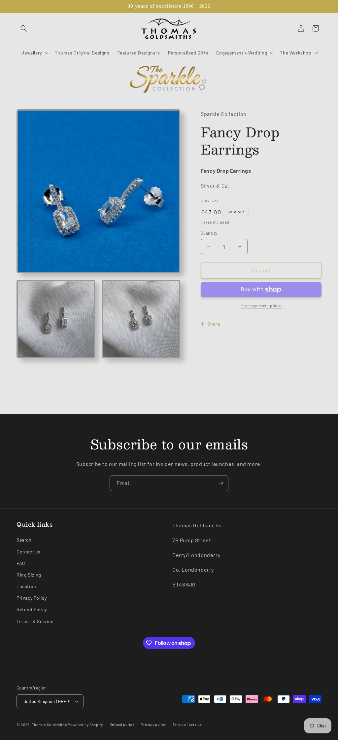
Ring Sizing (29, 575)
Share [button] (213, 324)
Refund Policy (32, 609)
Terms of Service (35, 621)
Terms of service (187, 724)
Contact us (29, 551)
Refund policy (122, 724)
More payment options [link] (261, 305)
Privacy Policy (32, 598)
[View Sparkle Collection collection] (169, 79)
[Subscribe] (221, 483)
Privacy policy (153, 724)
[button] (24, 28)
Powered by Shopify (85, 724)
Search (24, 540)
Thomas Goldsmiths (50, 724)
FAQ (21, 563)
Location (26, 586)
